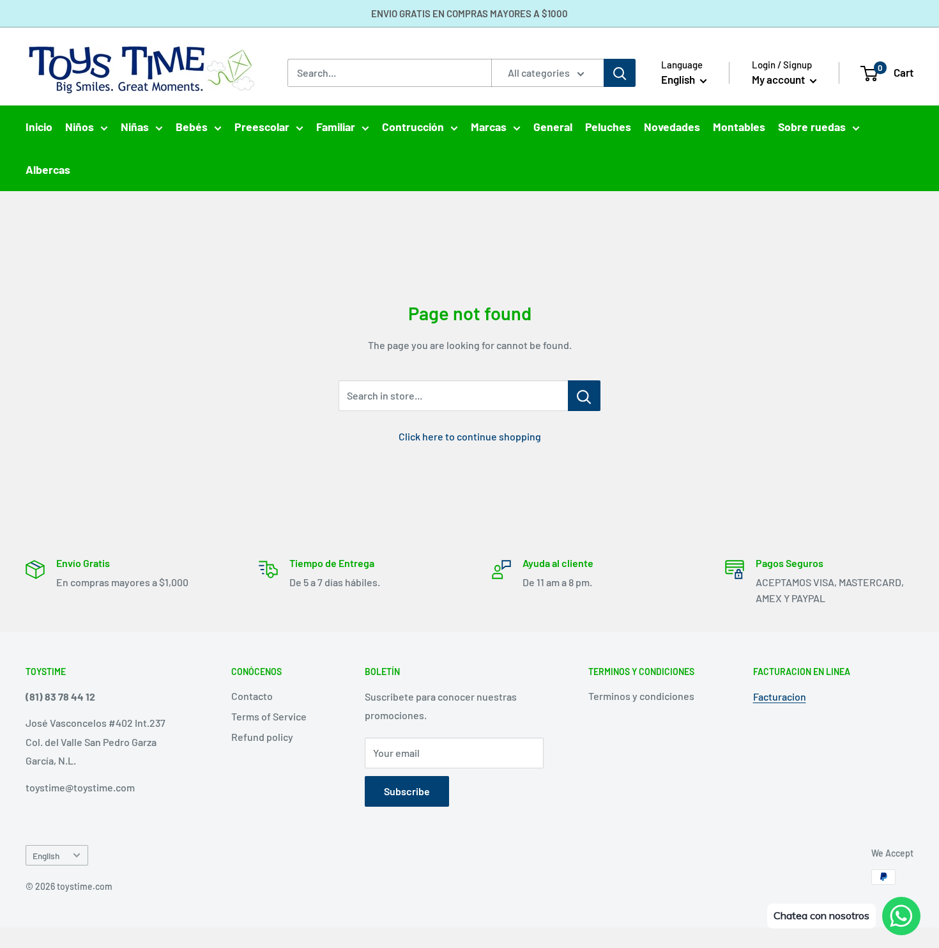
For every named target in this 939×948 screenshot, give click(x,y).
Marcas (489, 127)
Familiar (335, 127)
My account (779, 79)
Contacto (252, 696)
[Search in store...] (584, 395)
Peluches (608, 127)
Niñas (135, 127)
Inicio (39, 127)
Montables (739, 127)
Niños (79, 127)
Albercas (48, 169)
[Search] (620, 73)
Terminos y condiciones (641, 696)
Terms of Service (269, 716)
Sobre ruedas (812, 127)
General (552, 127)
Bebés (192, 127)
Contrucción (413, 127)
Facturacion (779, 696)
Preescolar (261, 127)
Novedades (672, 127)
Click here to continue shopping (470, 436)
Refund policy (262, 737)
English (46, 855)
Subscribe (407, 791)
